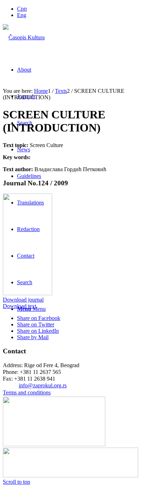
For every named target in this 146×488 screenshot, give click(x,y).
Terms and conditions (27, 392)
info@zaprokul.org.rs (43, 385)
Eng (21, 15)
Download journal (23, 300)
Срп (22, 9)
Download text (19, 306)
